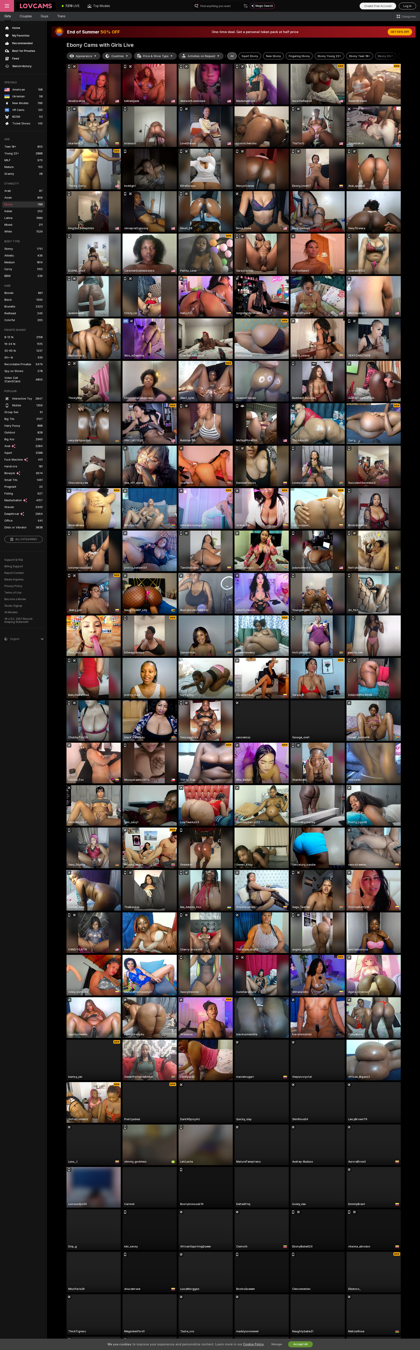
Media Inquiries (14, 579)
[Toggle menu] (7, 6)
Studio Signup (13, 605)
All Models (11, 612)
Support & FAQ (13, 559)
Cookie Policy (253, 1344)
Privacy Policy (13, 586)
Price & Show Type (155, 56)
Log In (407, 6)
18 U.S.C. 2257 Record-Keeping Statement (18, 620)
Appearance (84, 56)
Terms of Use (12, 592)
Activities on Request (201, 56)
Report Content (14, 573)
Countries (117, 56)
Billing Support (13, 566)
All (232, 56)
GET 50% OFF (400, 31)
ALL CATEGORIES (26, 539)
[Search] (246, 6)
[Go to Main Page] (36, 6)
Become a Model (15, 599)
